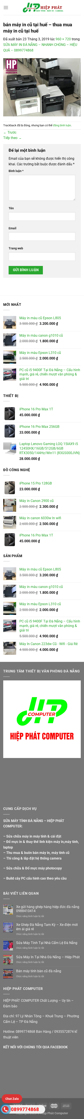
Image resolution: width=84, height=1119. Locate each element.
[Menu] (5, 7)
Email (12, 228)
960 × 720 (63, 39)
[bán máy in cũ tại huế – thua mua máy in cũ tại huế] (42, 87)
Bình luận (16, 171)
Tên (11, 208)
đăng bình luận (62, 125)
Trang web (16, 248)
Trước (9, 132)
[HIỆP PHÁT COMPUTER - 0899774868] (42, 7)
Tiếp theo (12, 138)
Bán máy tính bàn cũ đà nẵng (38, 971)
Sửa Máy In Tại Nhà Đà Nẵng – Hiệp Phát (48, 957)
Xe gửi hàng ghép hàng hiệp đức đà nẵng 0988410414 (47, 909)
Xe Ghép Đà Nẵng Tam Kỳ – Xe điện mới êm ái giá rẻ (47, 927)
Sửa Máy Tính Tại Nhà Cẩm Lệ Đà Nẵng (46, 943)
